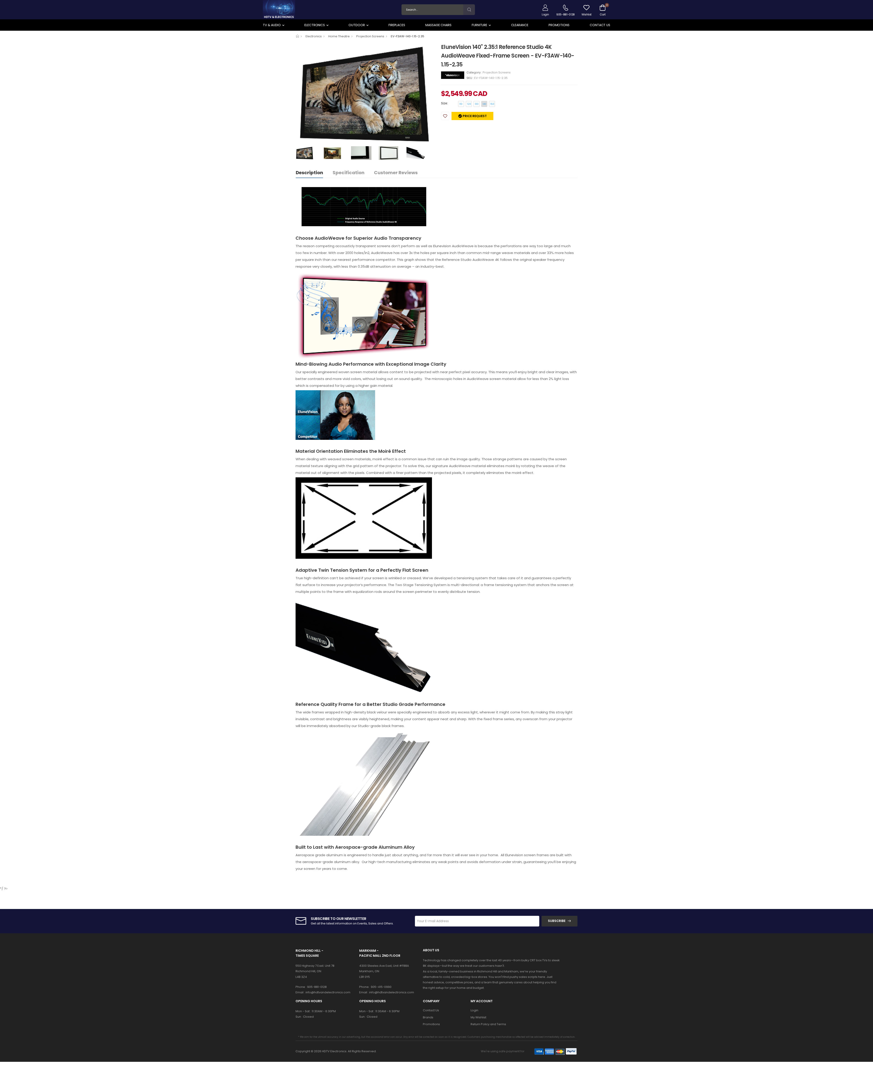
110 (460, 104)
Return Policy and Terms (488, 1024)
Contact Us (600, 25)
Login (474, 1010)
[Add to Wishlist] (445, 116)
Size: (444, 103)
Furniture (479, 25)
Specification (348, 172)
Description (309, 172)
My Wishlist (478, 1017)
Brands (428, 1017)
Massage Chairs (438, 25)
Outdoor (357, 25)
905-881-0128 (317, 987)
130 (477, 104)
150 (492, 104)
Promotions (559, 25)
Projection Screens (370, 36)
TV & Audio (272, 25)
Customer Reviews (396, 172)
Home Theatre (339, 36)
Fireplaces (397, 25)
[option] (365, 94)
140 (484, 104)
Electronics (314, 25)
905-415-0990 (381, 987)
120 (469, 104)
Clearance (519, 25)
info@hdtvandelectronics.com (328, 992)
